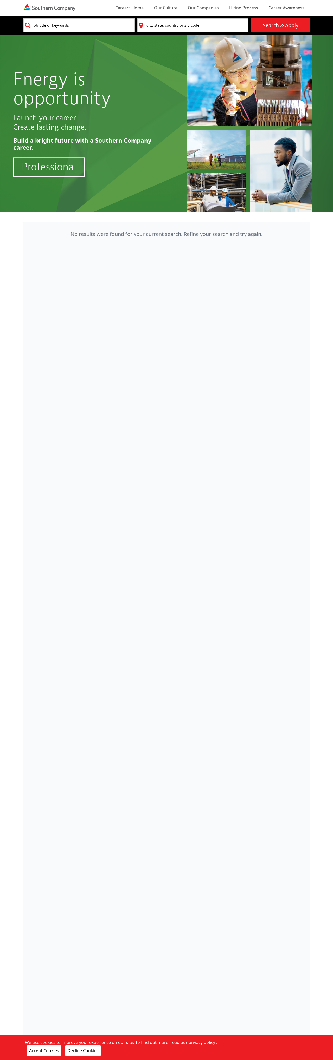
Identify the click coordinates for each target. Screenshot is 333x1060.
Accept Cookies (44, 1051)
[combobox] (79, 25)
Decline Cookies (83, 1051)
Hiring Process (243, 8)
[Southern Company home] (49, 7)
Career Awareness (286, 8)
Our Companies (203, 8)
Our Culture (165, 8)
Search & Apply (280, 25)
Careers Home (129, 8)
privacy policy (202, 1042)
